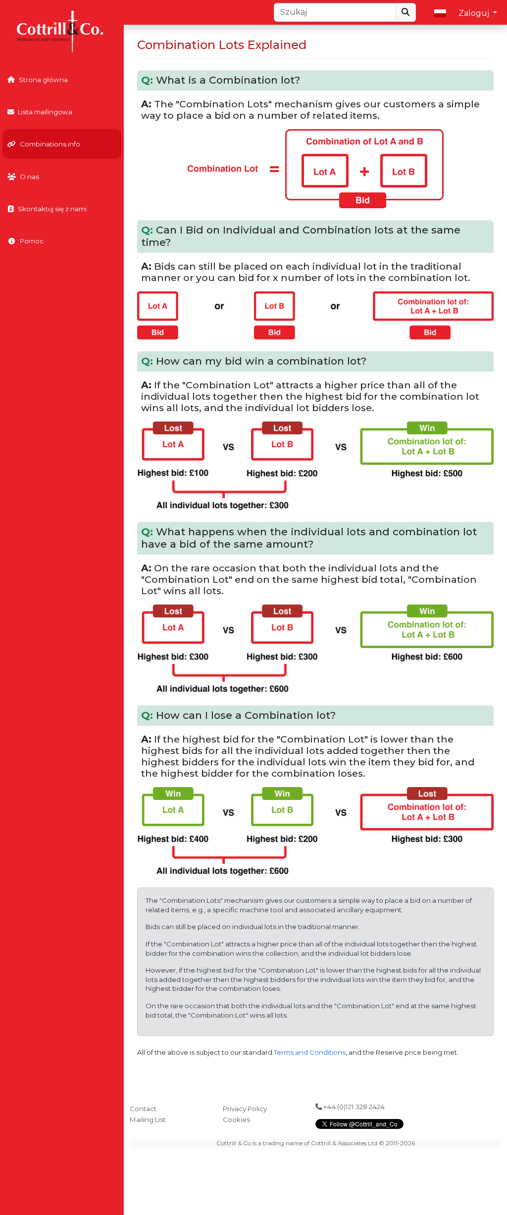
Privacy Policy (245, 1109)
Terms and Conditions (310, 1052)
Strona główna (43, 80)
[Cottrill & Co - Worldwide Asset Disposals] (61, 30)
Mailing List (148, 1119)
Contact (143, 1109)
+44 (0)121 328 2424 (353, 1107)
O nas (29, 177)
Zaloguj (474, 13)
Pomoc (32, 241)
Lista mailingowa (45, 112)
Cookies (236, 1119)
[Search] (405, 12)
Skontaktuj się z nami (52, 209)
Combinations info (50, 144)
